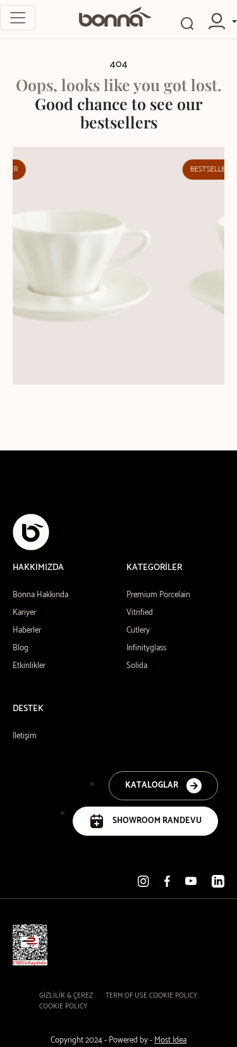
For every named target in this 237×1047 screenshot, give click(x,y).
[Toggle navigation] (17, 17)
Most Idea (170, 1040)
